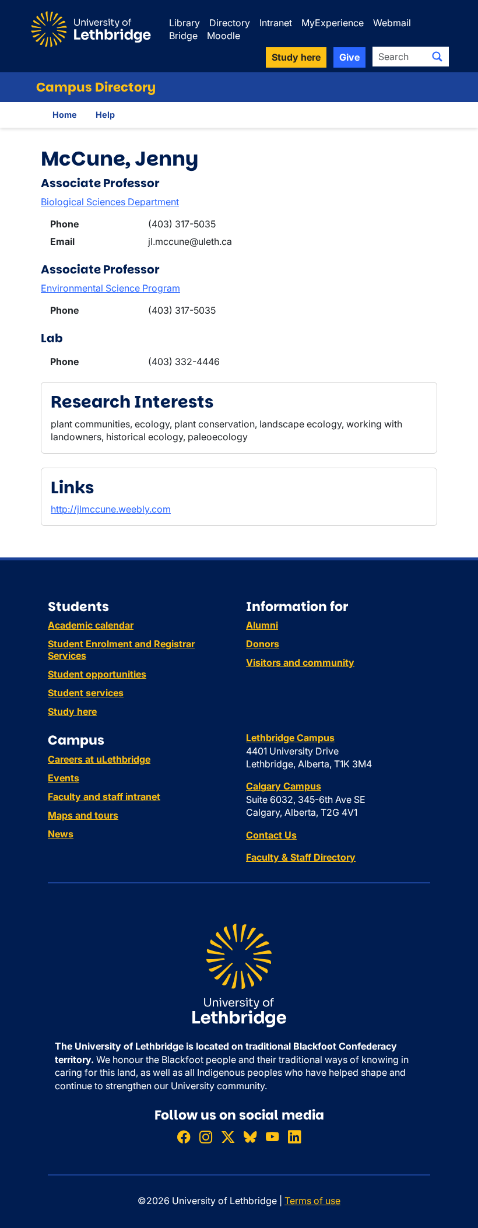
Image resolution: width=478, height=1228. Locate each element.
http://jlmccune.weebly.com (111, 509)
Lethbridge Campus (290, 737)
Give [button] (349, 57)
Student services (86, 693)
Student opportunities (97, 674)
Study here (72, 711)
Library (184, 23)
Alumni (262, 625)
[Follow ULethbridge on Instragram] (205, 1136)
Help (105, 115)
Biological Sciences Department (110, 202)
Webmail (392, 23)
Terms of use (312, 1200)
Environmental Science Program (110, 288)
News (60, 834)
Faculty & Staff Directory (301, 857)
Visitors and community (300, 662)
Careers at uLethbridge (99, 759)
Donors (262, 644)
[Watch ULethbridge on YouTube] (272, 1136)
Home (64, 115)
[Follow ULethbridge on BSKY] (250, 1136)
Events (63, 778)
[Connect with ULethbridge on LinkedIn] (294, 1136)
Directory (229, 23)
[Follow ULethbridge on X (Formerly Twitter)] (228, 1136)
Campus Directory (96, 87)
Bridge (183, 35)
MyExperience (332, 23)
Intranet (275, 23)
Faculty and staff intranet (104, 796)
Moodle (223, 35)
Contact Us (271, 835)
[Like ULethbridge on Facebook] (183, 1136)
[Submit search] (437, 56)
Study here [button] (296, 57)
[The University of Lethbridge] (239, 975)
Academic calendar (90, 625)
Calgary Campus (283, 786)
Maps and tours (83, 815)
